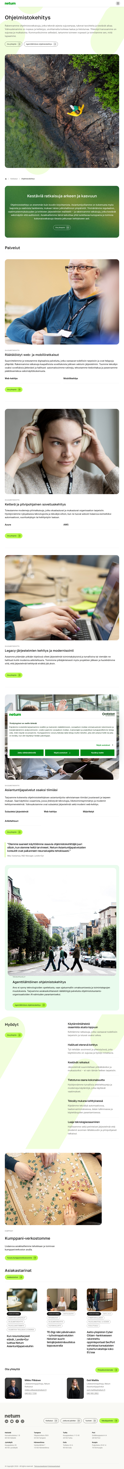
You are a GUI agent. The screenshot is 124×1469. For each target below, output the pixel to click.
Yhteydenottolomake (105, 1370)
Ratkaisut (14, 179)
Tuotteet (88, 1421)
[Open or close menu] (118, 3)
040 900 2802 (93, 1393)
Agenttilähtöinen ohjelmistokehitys (39, 44)
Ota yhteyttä (11, 44)
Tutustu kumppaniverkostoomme (19, 1258)
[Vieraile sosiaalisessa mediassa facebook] (17, 1421)
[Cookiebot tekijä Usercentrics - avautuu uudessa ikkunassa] (104, 714)
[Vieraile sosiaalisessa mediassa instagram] (22, 1421)
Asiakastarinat (12, 1277)
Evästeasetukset (54, 1466)
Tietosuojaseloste (40, 1466)
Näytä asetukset (103, 745)
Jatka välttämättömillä (26, 753)
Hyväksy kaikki (97, 753)
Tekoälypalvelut (107, 1421)
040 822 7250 (31, 1393)
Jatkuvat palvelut (69, 1421)
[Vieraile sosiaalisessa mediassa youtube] (12, 1421)
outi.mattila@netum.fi (96, 1390)
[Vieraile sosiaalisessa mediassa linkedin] (6, 1421)
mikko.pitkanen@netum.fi (35, 1390)
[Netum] (10, 3)
